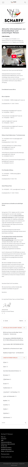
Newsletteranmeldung (6, 447)
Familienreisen (6, 387)
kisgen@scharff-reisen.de (15, 110)
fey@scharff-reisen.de (11, 121)
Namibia (5, 400)
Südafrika (5, 413)
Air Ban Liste (4, 446)
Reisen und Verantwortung (7, 451)
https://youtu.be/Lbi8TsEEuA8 (15, 70)
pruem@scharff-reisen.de (19, 189)
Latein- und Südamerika (8, 396)
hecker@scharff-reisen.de (16, 115)
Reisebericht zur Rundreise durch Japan (12, 348)
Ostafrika (5, 404)
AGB (2, 440)
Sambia (5, 409)
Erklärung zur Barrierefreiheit (8, 444)
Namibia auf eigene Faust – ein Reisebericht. (13, 352)
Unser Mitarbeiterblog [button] (10, 357)
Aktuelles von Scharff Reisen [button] (12, 327)
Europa (5, 383)
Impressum (3, 438)
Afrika (4, 362)
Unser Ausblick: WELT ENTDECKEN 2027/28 (13, 344)
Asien (4, 366)
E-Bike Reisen (6, 379)
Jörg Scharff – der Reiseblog (10, 392)
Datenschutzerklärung (6, 442)
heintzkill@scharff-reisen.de (8, 147)
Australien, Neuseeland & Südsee (11, 370)
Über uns (3, 437)
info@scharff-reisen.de (19, 100)
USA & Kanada (6, 417)
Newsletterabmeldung (6, 449)
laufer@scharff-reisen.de (8, 161)
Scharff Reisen (10, 311)
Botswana (5, 375)
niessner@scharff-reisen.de (8, 154)
